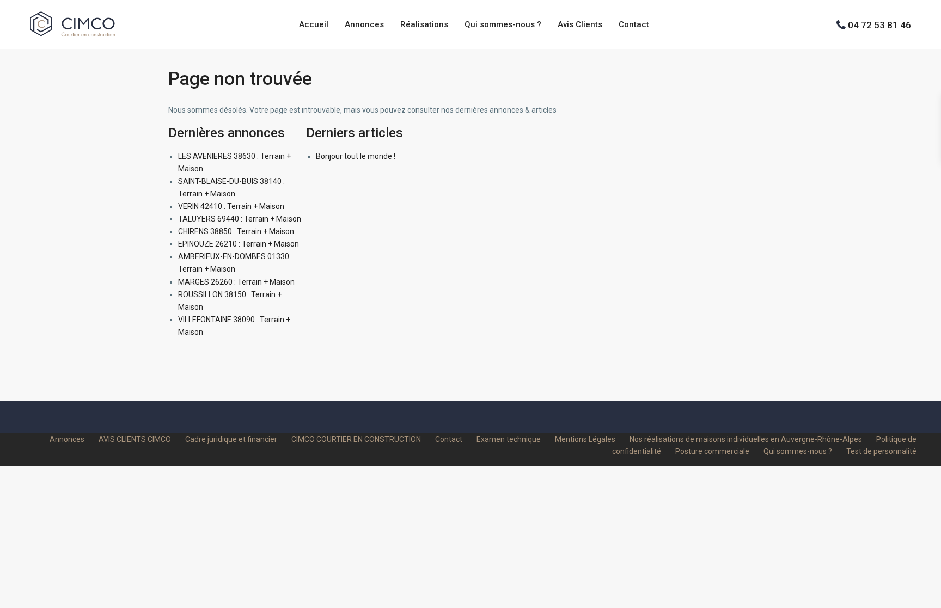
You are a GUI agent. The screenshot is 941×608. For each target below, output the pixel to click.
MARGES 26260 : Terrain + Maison (236, 282)
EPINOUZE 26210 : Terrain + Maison (238, 243)
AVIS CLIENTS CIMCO (135, 439)
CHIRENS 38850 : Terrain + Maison (236, 231)
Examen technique (508, 439)
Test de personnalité (881, 451)
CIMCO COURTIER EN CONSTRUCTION (356, 439)
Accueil (313, 24)
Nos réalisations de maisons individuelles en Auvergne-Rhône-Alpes (746, 439)
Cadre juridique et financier (231, 439)
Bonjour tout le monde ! (355, 156)
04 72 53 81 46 (879, 24)
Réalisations (424, 24)
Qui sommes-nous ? (503, 24)
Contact (634, 24)
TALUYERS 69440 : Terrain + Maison (239, 218)
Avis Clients (580, 24)
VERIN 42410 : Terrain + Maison (231, 206)
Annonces (364, 24)
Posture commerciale (712, 451)
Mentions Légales (585, 439)
